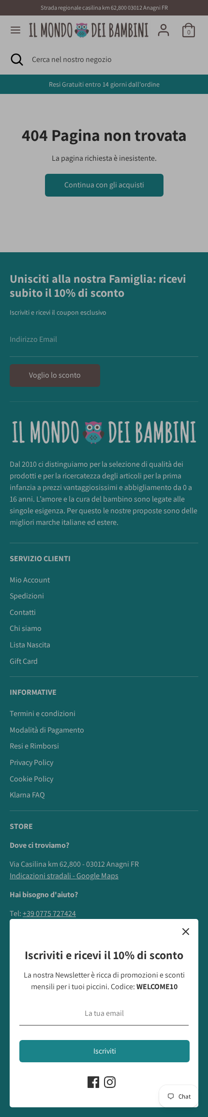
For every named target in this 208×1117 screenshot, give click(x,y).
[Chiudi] (185, 931)
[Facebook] (93, 1082)
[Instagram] (110, 1082)
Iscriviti (104, 1051)
